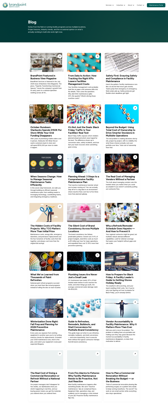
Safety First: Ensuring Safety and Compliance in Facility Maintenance (121, 78)
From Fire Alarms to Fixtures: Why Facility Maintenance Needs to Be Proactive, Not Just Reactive (84, 377)
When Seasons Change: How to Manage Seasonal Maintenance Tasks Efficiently (46, 180)
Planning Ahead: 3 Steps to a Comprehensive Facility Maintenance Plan (83, 179)
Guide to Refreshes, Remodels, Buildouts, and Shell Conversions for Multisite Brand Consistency (83, 325)
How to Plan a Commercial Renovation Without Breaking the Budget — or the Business (120, 377)
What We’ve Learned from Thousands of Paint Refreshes (44, 277)
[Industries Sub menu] (124, 5)
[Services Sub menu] (113, 5)
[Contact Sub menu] (143, 5)
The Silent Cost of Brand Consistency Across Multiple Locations (83, 228)
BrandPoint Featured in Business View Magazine (43, 77)
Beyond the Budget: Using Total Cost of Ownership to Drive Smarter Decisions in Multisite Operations (120, 131)
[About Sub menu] (133, 5)
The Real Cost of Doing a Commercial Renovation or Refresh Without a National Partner (45, 377)
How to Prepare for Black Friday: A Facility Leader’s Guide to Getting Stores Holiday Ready (119, 278)
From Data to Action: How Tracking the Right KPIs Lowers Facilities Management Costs (82, 79)
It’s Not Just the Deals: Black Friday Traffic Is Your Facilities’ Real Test (83, 130)
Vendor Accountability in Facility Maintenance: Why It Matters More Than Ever (121, 324)
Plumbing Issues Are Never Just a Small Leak (82, 276)
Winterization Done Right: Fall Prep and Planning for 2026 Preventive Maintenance (44, 325)
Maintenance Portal (156, 5)
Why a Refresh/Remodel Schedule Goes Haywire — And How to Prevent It (120, 228)
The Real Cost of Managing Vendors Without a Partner (120, 178)
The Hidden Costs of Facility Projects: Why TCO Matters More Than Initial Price (45, 228)
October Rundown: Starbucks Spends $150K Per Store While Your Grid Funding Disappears (46, 131)
